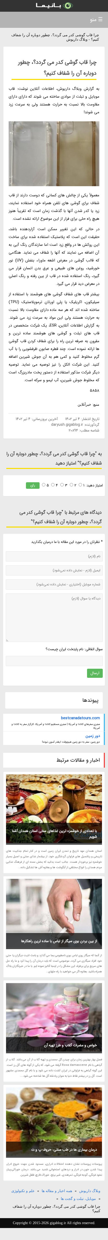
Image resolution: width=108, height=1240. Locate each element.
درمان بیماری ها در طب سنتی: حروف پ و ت (64, 1150)
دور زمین (93, 736)
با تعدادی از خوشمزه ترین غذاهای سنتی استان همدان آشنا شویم (54, 834)
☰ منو (96, 20)
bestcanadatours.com (80, 718)
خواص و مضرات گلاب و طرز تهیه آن (70, 1045)
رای (32, 485)
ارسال (94, 673)
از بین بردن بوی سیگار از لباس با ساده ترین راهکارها (59, 941)
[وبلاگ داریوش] (54, 6)
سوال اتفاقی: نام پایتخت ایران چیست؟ (74, 649)
